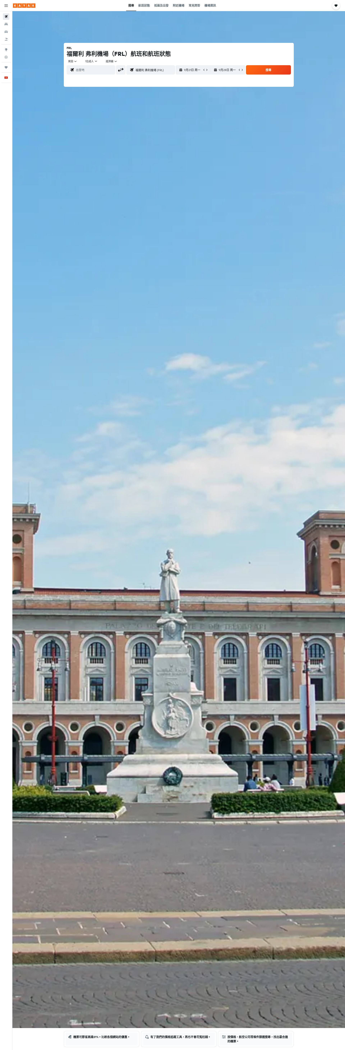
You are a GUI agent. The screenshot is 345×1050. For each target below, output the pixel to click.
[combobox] (73, 61)
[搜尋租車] (6, 31)
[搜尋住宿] (6, 24)
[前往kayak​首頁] (24, 5)
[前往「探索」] (6, 49)
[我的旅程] (6, 67)
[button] (6, 6)
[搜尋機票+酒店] (6, 39)
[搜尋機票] (6, 16)
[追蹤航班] (6, 57)
